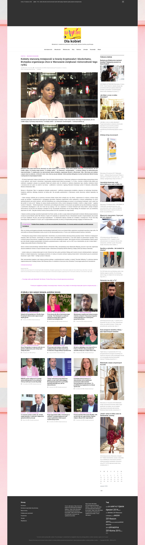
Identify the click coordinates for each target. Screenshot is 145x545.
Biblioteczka (66, 51)
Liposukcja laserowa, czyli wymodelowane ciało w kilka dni (111, 185)
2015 (109, 509)
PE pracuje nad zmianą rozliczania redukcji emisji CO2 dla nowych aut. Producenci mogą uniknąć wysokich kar (59, 351)
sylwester (112, 524)
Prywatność (24, 518)
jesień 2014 (112, 512)
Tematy (23, 520)
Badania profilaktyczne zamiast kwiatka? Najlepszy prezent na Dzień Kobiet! (111, 64)
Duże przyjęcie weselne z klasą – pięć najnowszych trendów (111, 333)
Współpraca (24, 523)
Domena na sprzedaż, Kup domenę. (29, 510)
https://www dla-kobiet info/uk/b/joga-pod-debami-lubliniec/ (73, 510)
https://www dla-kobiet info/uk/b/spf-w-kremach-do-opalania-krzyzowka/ (73, 516)
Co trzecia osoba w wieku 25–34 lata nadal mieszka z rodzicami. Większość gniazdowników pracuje (32, 418)
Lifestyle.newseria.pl (26, 267)
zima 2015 (115, 533)
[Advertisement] (72, 16)
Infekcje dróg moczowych (109, 137)
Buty (73, 51)
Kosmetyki (92, 51)
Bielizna (79, 51)
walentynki (117, 524)
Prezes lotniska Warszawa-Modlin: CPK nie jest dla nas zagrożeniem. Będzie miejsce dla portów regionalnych (85, 418)
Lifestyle (85, 51)
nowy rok (112, 518)
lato (109, 515)
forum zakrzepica (69, 508)
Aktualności (57, 51)
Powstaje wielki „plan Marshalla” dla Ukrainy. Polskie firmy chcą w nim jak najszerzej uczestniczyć (47, 281)
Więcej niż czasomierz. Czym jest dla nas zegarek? (111, 218)
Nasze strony (24, 513)
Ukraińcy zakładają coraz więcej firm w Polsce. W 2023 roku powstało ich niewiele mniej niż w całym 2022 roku (85, 351)
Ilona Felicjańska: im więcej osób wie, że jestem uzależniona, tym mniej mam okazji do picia (33, 351)
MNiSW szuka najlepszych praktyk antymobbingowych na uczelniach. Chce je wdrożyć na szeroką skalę (31, 382)
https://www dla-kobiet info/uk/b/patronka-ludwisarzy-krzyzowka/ (73, 513)
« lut (101, 493)
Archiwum (23, 507)
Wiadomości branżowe (33, 58)
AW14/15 (115, 509)
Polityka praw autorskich (27, 515)
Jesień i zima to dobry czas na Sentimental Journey (110, 417)
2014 (107, 509)
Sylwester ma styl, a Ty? (108, 283)
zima (111, 529)
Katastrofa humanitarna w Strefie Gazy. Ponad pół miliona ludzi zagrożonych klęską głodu (32, 318)
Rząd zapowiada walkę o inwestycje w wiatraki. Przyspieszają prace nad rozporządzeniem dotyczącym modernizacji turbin (58, 419)
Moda (99, 51)
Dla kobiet (72, 43)
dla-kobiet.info (48, 51)
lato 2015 (114, 515)
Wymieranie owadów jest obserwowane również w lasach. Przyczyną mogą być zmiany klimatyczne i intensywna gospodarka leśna (85, 319)
